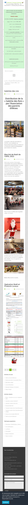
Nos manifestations (9, 426)
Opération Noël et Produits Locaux (12, 285)
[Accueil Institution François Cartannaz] (14, 3)
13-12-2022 (8, 159)
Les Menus (7, 429)
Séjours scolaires (8, 436)
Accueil (12, 82)
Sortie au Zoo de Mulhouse (10, 377)
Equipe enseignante (9, 433)
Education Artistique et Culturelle (12, 387)
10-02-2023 (8, 289)
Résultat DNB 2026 (9, 405)
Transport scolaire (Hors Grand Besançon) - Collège (14, 411)
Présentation (8, 431)
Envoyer (6, 490)
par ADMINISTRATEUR (19, 159)
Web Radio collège (9, 382)
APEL (16, 82)
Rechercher (14, 75)
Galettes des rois (11, 91)
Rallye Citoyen (8, 389)
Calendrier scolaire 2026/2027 (11, 401)
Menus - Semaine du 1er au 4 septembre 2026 (13, 398)
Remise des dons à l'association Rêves (13, 380)
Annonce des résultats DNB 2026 (12, 414)
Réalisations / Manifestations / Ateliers (13, 424)
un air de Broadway (9, 384)
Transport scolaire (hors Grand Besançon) (13, 408)
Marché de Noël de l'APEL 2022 (12, 155)
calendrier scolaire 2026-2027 (11, 403)
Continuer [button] (5, 502)
